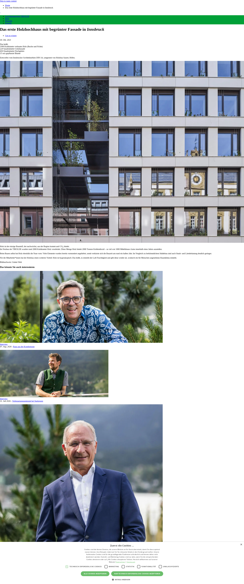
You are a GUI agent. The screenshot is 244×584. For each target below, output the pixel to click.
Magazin (8, 21)
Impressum (131, 562)
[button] (122, 579)
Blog (7, 19)
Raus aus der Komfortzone (24, 347)
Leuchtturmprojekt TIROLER (17, 16)
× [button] (241, 545)
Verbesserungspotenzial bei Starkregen (27, 401)
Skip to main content (8, 1)
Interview (4, 344)
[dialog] (122, 563)
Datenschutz (120, 562)
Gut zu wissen (11, 36)
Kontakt (8, 23)
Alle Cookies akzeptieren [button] (95, 574)
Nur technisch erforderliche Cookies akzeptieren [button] (137, 574)
